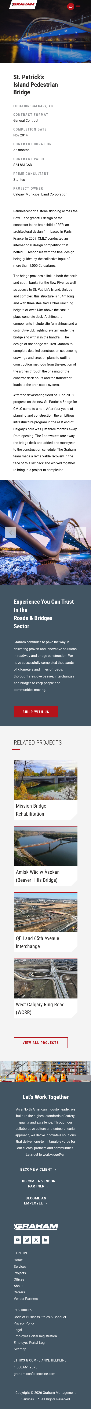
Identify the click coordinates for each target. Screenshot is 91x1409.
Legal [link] (18, 1330)
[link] (37, 9)
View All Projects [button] (41, 1043)
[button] (78, 11)
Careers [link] (19, 1292)
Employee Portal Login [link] (30, 1343)
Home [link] (18, 1260)
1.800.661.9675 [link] (25, 1367)
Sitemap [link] (20, 1349)
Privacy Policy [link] (24, 1323)
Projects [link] (20, 1273)
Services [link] (20, 1267)
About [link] (18, 1286)
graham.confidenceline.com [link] (34, 1374)
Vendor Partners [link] (26, 1299)
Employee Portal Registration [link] (35, 1336)
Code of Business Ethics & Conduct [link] (40, 1317)
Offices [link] (19, 1279)
